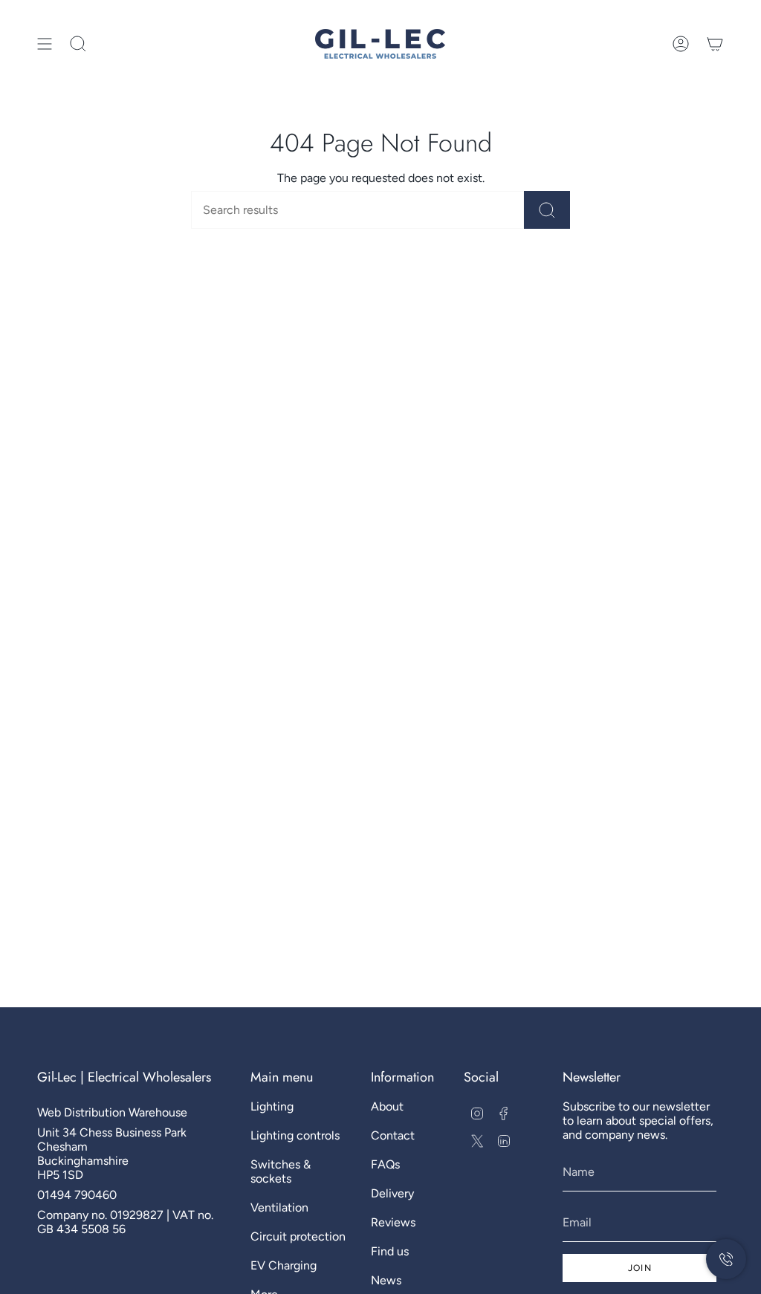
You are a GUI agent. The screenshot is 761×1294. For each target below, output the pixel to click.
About (387, 1106)
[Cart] (715, 44)
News (386, 1280)
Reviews (393, 1222)
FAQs (385, 1164)
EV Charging (283, 1265)
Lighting (272, 1106)
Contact (393, 1135)
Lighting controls (295, 1135)
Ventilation (279, 1207)
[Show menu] (44, 44)
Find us (390, 1251)
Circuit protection (298, 1236)
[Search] (547, 210)
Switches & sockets (280, 1171)
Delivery (392, 1193)
